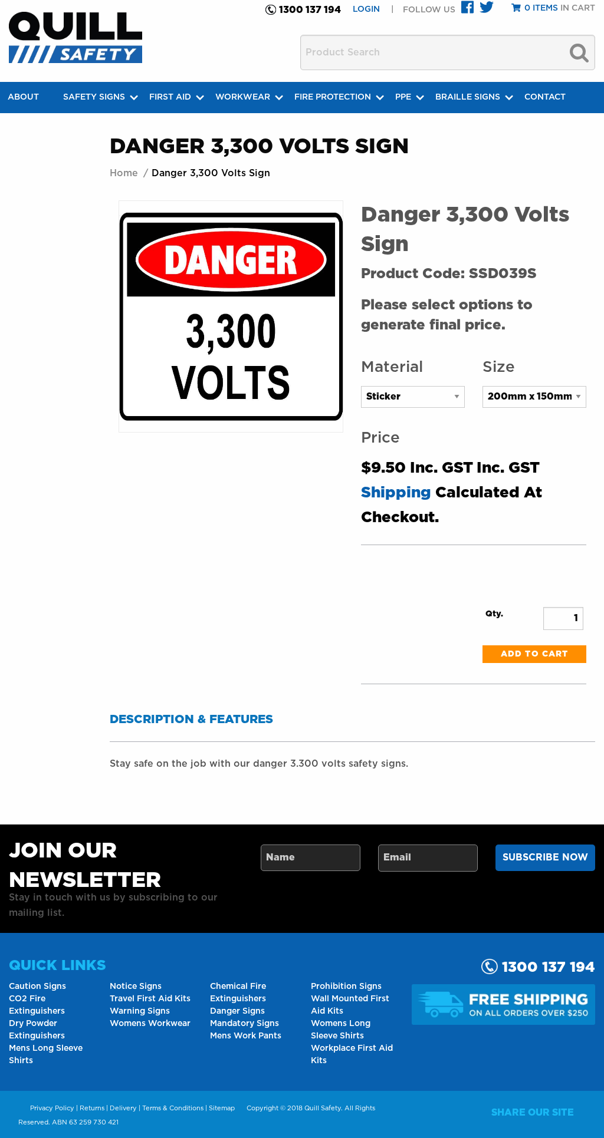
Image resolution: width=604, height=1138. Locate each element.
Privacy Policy (52, 1108)
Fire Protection (332, 97)
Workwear (242, 97)
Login (367, 9)
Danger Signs (237, 1011)
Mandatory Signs (244, 1024)
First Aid (170, 97)
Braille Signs (467, 97)
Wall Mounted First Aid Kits (350, 1005)
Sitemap (222, 1108)
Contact (545, 97)
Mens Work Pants (245, 1036)
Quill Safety (322, 1108)
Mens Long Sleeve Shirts (46, 1054)
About (23, 97)
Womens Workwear (150, 1024)
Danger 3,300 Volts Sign (211, 173)
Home (124, 173)
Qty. (494, 614)
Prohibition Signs (346, 986)
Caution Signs (37, 986)
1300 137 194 (310, 10)
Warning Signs (140, 1011)
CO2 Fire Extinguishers (37, 1005)
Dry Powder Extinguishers (37, 1030)
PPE (403, 97)
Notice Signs (136, 986)
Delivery (123, 1108)
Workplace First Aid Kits (352, 1054)
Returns (92, 1108)
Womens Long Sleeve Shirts (340, 1030)
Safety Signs (94, 97)
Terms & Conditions (172, 1108)
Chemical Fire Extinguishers (238, 992)
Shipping (396, 492)
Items (541, 8)
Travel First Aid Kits (150, 999)
